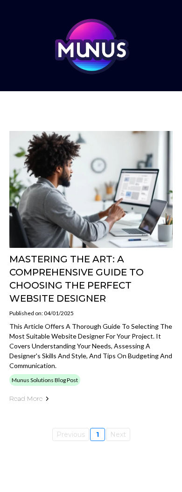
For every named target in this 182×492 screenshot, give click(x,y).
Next (118, 434)
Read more (25, 398)
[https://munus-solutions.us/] (91, 45)
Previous (70, 434)
